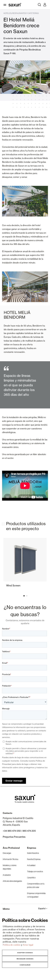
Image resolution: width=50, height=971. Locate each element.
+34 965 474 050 (12, 830)
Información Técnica (10, 859)
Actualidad (31, 865)
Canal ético (31, 877)
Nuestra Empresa (33, 859)
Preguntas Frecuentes (14, 836)
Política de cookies (12, 945)
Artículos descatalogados (12, 881)
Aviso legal (28, 945)
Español (42, 908)
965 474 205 (29, 830)
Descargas (7, 853)
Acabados (7, 875)
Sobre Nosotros (33, 853)
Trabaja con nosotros (35, 871)
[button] (23, 596)
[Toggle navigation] (5, 4)
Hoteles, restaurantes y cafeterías (21, 13)
